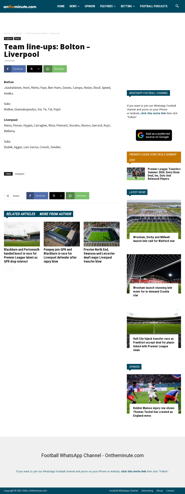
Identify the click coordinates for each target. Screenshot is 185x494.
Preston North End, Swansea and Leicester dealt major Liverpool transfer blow (99, 255)
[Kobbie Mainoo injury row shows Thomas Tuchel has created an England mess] (154, 394)
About (159, 490)
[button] (177, 6)
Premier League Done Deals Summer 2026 (152, 157)
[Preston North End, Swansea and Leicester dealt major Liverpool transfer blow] (102, 234)
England (18, 33)
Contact (170, 490)
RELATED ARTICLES (20, 214)
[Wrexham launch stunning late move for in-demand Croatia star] (154, 274)
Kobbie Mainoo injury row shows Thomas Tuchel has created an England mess (153, 411)
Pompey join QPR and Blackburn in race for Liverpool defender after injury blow (60, 255)
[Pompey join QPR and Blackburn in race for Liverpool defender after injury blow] (62, 234)
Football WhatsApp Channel (123, 490)
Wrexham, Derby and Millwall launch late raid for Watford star (154, 239)
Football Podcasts (153, 6)
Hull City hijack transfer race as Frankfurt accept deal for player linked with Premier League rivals (154, 344)
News (73, 6)
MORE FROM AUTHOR (55, 214)
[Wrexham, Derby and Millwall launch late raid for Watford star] (154, 219)
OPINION (134, 366)
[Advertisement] (92, 22)
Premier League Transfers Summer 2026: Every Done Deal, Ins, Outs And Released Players (164, 174)
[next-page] (12, 269)
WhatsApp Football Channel (148, 93)
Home (60, 6)
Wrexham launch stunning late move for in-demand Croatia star (152, 291)
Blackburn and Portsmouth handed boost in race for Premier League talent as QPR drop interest (21, 255)
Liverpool (19, 173)
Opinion (90, 6)
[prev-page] (6, 269)
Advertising (147, 490)
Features (106, 6)
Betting (126, 6)
